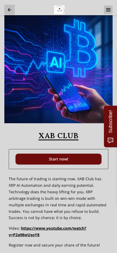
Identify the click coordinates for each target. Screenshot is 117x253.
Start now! (58, 159)
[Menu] (108, 9)
